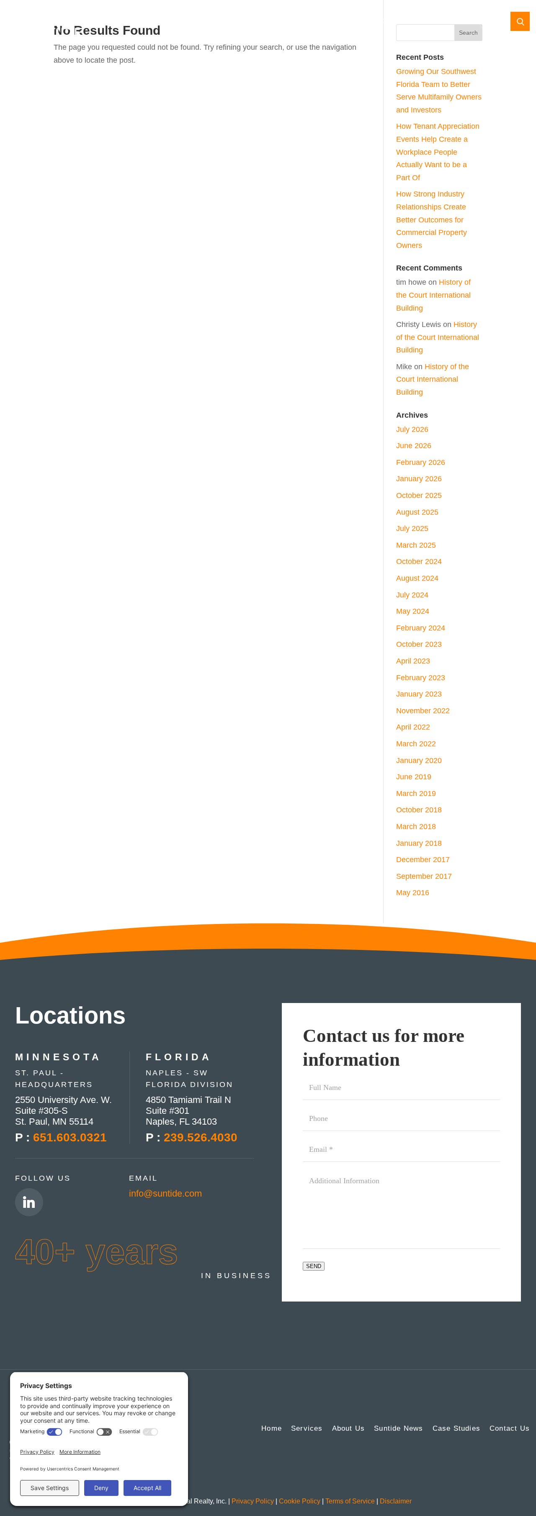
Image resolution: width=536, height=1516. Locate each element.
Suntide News (398, 1429)
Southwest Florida (342, 22)
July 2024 (412, 595)
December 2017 (423, 859)
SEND (313, 1266)
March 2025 (416, 545)
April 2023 (413, 661)
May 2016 (412, 892)
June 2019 (413, 777)
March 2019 (416, 793)
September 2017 (424, 876)
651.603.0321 (70, 1137)
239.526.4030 (200, 1137)
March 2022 (416, 744)
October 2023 (419, 644)
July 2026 (412, 429)
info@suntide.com (165, 1193)
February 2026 (420, 462)
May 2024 (412, 611)
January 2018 (419, 843)
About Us (348, 1429)
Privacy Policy (253, 1501)
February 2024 (420, 628)
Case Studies (400, 22)
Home (109, 22)
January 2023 (419, 694)
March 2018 (416, 826)
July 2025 (412, 528)
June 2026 (413, 446)
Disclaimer (396, 1501)
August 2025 (417, 512)
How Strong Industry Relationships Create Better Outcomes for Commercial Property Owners (431, 219)
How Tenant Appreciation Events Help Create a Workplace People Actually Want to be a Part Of (437, 151)
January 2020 (419, 760)
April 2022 (413, 727)
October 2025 (419, 495)
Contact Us (447, 22)
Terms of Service (350, 1501)
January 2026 (419, 479)
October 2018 (419, 810)
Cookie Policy (299, 1501)
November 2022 (423, 711)
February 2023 (420, 678)
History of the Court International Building (433, 295)
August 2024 (417, 578)
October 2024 (419, 561)
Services (307, 1429)
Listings (231, 22)
